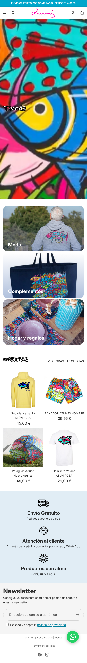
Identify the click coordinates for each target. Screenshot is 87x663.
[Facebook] (39, 654)
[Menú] (4, 12)
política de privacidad (51, 625)
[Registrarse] (77, 615)
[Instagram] (47, 654)
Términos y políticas (43, 645)
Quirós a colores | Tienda (48, 637)
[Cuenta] (73, 12)
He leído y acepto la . (38, 625)
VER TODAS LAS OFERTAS (66, 361)
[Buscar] (13, 12)
